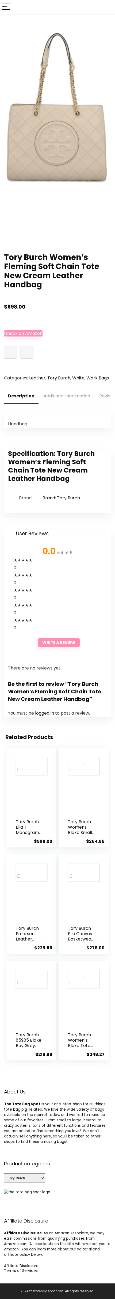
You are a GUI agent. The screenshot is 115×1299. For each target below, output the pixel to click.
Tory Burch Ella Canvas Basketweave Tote (81, 936)
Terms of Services (21, 1270)
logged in (45, 713)
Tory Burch (58, 378)
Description (21, 396)
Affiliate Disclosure (21, 1265)
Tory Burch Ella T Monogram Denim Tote (28, 830)
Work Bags (97, 378)
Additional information (67, 396)
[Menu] (6, 7)
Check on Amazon (23, 333)
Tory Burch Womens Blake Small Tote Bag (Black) (80, 832)
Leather (37, 378)
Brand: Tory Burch (61, 498)
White (78, 378)
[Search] (106, 7)
